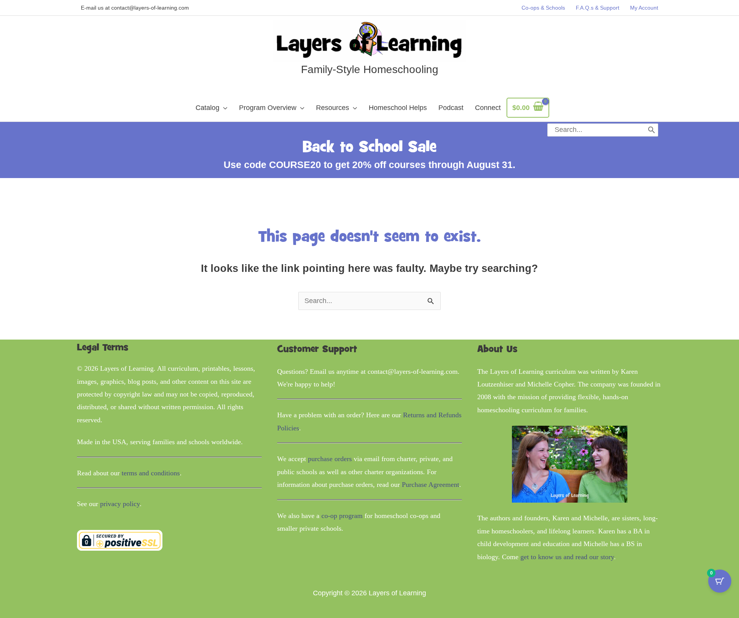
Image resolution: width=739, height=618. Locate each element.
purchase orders (330, 459)
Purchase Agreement (430, 484)
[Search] (651, 130)
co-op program (342, 516)
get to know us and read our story (567, 557)
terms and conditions (151, 473)
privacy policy (120, 504)
